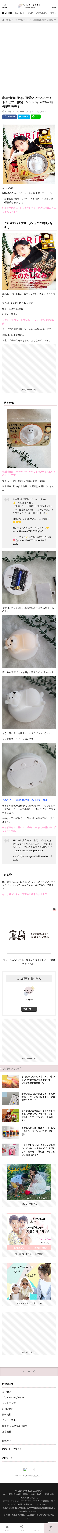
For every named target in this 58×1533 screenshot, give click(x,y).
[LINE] (36, 117)
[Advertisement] (29, 61)
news (43, 111)
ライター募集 (9, 1420)
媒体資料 (6, 1414)
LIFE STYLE (7, 13)
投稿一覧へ (28, 1009)
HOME (8, 20)
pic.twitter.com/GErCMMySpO (28, 531)
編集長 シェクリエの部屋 (14, 1425)
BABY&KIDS (41, 13)
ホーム (7, 1531)
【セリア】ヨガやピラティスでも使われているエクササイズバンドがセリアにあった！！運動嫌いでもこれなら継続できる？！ (38, 1150)
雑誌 (38, 111)
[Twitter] (24, 117)
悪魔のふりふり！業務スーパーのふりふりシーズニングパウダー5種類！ (38, 1131)
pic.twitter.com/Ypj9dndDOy (29, 850)
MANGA (53, 13)
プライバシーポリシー (13, 1397)
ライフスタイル (22, 20)
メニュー (36, 1531)
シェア (21, 1531)
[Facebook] (9, 117)
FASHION (19, 13)
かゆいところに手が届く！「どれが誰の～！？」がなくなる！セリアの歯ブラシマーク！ (38, 1096)
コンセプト (7, 1391)
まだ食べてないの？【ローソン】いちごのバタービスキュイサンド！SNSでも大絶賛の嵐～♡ (38, 1079)
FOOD (30, 13)
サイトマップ (9, 1403)
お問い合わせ (9, 1408)
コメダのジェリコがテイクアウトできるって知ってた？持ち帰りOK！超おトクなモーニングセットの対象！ (38, 1115)
